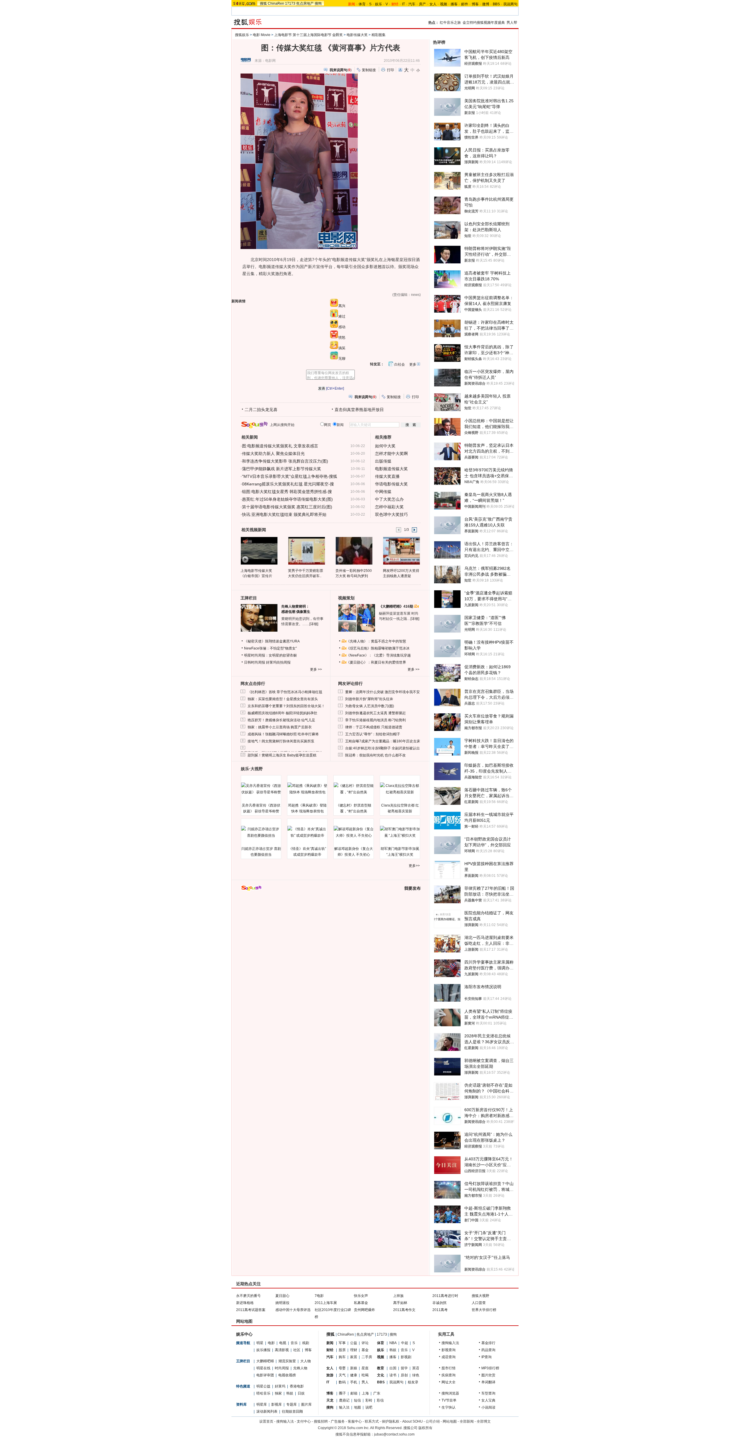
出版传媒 (383, 461)
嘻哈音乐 (263, 1393)
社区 (296, 1350)
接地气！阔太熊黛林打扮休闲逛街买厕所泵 (281, 741)
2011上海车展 (326, 1303)
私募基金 (361, 1303)
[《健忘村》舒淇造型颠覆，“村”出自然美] (354, 789)
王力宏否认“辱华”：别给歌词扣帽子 (372, 734)
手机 (353, 1382)
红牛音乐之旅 (450, 23)
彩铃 (368, 1400)
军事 (342, 1343)
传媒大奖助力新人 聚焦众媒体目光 (273, 453)
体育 (362, 4)
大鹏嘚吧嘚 (265, 1361)
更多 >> (316, 669)
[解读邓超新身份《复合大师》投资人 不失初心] (354, 832)
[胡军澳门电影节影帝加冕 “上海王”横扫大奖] (400, 832)
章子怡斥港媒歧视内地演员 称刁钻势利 (375, 720)
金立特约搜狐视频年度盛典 (484, 23)
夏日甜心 (282, 1296)
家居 (353, 1357)
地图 (357, 1407)
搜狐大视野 (480, 1296)
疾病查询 (449, 1375)
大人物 (305, 1361)
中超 (404, 1343)
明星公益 (263, 1386)
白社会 (399, 364)
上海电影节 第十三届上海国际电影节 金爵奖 (308, 35)
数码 (342, 1382)
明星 (259, 1343)
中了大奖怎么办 (389, 499)
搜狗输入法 (450, 1343)
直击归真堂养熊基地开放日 (359, 409)
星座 (365, 1368)
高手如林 (400, 1303)
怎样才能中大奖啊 (391, 453)
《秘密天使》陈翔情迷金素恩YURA (272, 641)
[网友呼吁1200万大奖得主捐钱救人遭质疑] (401, 550)
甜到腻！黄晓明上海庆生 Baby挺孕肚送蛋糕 (282, 755)
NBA (393, 1343)
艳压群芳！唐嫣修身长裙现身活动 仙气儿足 (281, 720)
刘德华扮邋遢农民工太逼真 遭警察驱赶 (375, 713)
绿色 (415, 1375)
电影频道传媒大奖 (391, 468)
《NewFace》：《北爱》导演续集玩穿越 (378, 655)
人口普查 (479, 1303)
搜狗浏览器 (450, 1393)
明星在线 (263, 1368)
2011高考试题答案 (250, 1310)
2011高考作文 (404, 1310)
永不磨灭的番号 (248, 1296)
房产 (422, 4)
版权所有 (425, 1428)
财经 (329, 1350)
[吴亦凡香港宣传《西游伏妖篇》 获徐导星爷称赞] (261, 789)
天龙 (329, 1400)
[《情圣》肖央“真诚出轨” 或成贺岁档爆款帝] (307, 832)
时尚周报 (282, 1368)
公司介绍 (433, 1421)
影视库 (276, 1404)
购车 (342, 1357)
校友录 (413, 1382)
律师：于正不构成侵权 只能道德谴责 (373, 727)
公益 (353, 1343)
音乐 (294, 1343)
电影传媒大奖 (357, 35)
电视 (282, 1343)
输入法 (344, 1407)
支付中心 (304, 1421)
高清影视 (282, 1350)
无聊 (341, 359)
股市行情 (449, 1368)
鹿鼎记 (344, 1400)
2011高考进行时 (445, 1296)
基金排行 (488, 1343)
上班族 (398, 1296)
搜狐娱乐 (242, 35)
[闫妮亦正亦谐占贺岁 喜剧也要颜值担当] (261, 832)
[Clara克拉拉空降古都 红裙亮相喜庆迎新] (400, 789)
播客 (454, 4)
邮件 (464, 4)
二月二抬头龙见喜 (261, 409)
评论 (365, 1343)
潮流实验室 (287, 1361)
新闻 (329, 1343)
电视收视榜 (287, 1375)
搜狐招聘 (321, 1421)
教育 (380, 1368)
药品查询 (488, 1350)
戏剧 (305, 1343)
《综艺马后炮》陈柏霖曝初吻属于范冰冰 (378, 648)
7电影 (319, 1296)
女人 (433, 4)
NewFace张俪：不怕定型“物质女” (270, 648)
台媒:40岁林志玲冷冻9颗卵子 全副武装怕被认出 (382, 748)
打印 (390, 70)
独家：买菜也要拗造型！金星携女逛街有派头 (283, 699)
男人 (365, 1382)
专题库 (291, 1404)
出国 (392, 1368)
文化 (380, 1375)
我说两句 (510, 4)
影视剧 (406, 1357)
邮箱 (353, 1393)
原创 (404, 1375)
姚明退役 (282, 1303)
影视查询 (449, 1350)
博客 (475, 4)
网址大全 (449, 1382)
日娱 (301, 1393)
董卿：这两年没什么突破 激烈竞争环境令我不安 (382, 692)
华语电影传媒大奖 (391, 484)
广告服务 (338, 1421)
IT (403, 4)
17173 (290, 3)
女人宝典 (488, 1400)
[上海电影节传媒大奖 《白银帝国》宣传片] (259, 550)
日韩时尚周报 (254, 662)
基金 (365, 1350)
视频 (443, 4)
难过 (341, 316)
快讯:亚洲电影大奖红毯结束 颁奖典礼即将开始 (284, 514)
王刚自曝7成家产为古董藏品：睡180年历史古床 (382, 741)
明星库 (261, 1404)
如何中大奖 (385, 446)
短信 (357, 1400)
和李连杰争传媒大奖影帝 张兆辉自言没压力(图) (285, 461)
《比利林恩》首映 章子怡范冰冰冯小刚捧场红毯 (285, 692)
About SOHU (412, 1421)
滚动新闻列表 (266, 1411)
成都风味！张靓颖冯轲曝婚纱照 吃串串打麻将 (283, 734)
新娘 (353, 1368)
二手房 (367, 1357)
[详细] (313, 624)
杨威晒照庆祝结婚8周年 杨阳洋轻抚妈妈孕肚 (282, 713)
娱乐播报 (263, 1350)
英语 (415, 1368)
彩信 (380, 1400)
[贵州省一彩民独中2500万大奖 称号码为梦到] (353, 550)
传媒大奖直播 (387, 476)
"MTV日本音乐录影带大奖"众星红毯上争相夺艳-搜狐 (289, 476)
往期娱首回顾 (292, 1411)
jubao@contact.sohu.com (394, 1434)
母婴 (342, 1368)
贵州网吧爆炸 (364, 1310)
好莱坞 (280, 1386)
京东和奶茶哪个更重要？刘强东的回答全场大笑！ (286, 706)
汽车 (411, 4)
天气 (342, 1375)
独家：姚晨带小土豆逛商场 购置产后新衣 (280, 727)
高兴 (341, 306)
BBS (496, 4)
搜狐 (263, 3)
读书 (392, 1375)
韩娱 (289, 1393)
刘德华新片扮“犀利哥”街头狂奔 (369, 699)
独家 (278, 1393)
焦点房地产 (305, 3)
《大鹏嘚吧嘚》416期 (396, 606)
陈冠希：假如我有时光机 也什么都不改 (375, 755)
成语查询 (449, 1357)
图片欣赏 (488, 1375)
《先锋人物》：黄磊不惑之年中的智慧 (376, 641)
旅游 (329, 1375)
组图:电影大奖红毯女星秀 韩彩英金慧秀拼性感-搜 (287, 491)
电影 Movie (261, 35)
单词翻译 (488, 1382)
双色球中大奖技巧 (391, 514)
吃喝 (365, 1375)
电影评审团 (265, 1375)
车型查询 (488, 1393)
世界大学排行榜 (484, 1310)
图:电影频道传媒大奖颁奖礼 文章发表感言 (280, 446)
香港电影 (297, 1386)
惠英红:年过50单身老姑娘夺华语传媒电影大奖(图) (287, 499)
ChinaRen (276, 3)
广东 (376, 1393)
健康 (353, 1375)
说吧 (368, 1407)
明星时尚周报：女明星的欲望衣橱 (270, 655)
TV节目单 (449, 1400)
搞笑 (341, 348)
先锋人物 (300, 1368)
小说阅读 (488, 1407)
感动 (341, 327)
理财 (353, 1350)
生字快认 (449, 1407)
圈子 (342, 1393)
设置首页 (266, 1421)
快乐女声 (361, 1296)
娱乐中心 (244, 1334)
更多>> (414, 866)
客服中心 (355, 1421)
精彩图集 (378, 35)
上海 (365, 1393)
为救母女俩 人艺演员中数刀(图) (369, 706)
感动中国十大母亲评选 (293, 1310)
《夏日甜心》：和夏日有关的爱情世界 (376, 662)
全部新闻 (467, 1421)
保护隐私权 (390, 1421)
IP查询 (486, 1357)
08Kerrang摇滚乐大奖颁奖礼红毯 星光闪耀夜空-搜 (288, 484)
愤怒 (341, 337)
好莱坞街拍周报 (278, 662)
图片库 (306, 1404)
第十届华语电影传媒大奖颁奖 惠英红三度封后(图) (287, 506)
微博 (485, 4)
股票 (342, 1350)
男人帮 (512, 23)
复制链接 (369, 70)
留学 (404, 1368)
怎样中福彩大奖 (389, 506)
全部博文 (484, 1421)
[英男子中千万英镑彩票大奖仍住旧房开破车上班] (306, 550)
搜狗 (318, 3)
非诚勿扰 (439, 1303)
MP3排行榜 (490, 1368)
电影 (271, 1343)
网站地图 (450, 1421)
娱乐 (378, 4)
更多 (412, 364)
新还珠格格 (245, 1303)
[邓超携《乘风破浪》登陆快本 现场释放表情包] (307, 789)
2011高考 (440, 1310)
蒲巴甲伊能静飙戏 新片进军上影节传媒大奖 (281, 468)
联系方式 (372, 1421)
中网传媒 (383, 491)
